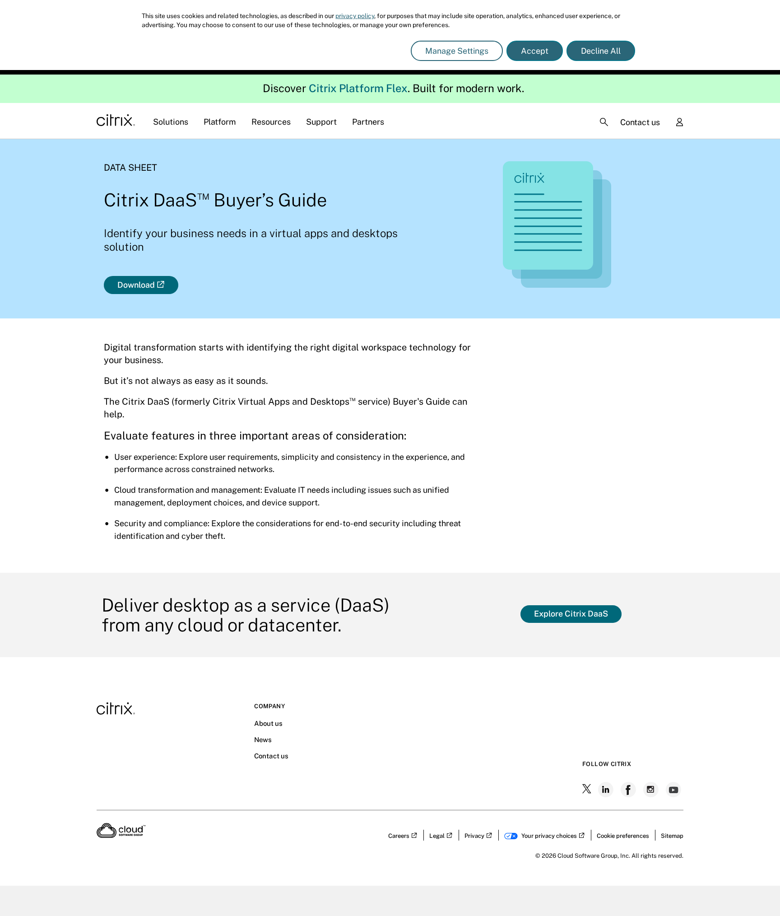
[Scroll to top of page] (756, 889)
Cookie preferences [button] (623, 835)
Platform (220, 121)
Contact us (640, 122)
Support (321, 121)
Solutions (170, 121)
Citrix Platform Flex (358, 88)
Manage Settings (456, 51)
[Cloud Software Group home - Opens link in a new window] (121, 835)
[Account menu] (679, 123)
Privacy (474, 835)
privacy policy (354, 15)
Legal (437, 835)
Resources (271, 121)
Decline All (601, 51)
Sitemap (672, 835)
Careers (398, 835)
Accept (534, 51)
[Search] (604, 122)
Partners (368, 121)
